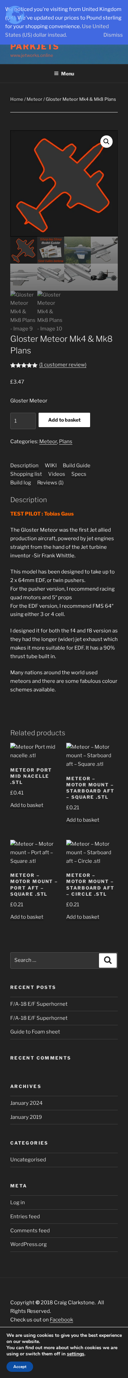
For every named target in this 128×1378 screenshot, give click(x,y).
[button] (106, 141)
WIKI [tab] (51, 465)
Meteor (34, 99)
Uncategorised (28, 1160)
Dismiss (113, 35)
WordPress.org (28, 1244)
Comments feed (30, 1231)
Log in (17, 1202)
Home (16, 99)
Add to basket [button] (26, 805)
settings (75, 1354)
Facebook (61, 1320)
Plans (65, 441)
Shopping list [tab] (26, 474)
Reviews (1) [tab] (50, 483)
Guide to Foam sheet (35, 1032)
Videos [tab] (56, 474)
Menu (67, 73)
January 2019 (26, 1117)
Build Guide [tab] (76, 465)
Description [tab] (24, 465)
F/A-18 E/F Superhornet (39, 1004)
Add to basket (64, 420)
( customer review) (62, 365)
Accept (19, 1366)
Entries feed (25, 1216)
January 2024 (26, 1103)
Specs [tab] (78, 474)
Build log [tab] (20, 483)
